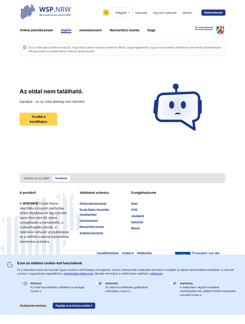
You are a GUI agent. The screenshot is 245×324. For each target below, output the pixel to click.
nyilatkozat (155, 273)
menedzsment (89, 220)
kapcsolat (137, 221)
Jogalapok (137, 215)
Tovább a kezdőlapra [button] (38, 119)
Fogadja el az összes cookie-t (74, 305)
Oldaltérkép (144, 252)
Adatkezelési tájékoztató (79, 273)
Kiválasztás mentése (33, 305)
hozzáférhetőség (108, 252)
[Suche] (106, 13)
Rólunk (135, 228)
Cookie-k (128, 252)
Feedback (61, 178)
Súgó (134, 203)
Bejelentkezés (213, 12)
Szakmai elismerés (91, 232)
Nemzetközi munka (92, 226)
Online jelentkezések (93, 203)
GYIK (134, 209)
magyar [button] (121, 12)
